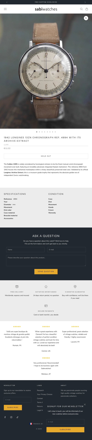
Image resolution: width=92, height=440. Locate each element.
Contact (40, 398)
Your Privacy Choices (44, 394)
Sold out (46, 156)
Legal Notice (41, 410)
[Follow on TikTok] (17, 417)
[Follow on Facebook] (5, 417)
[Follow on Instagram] (11, 417)
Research (40, 390)
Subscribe (65, 429)
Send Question (46, 271)
